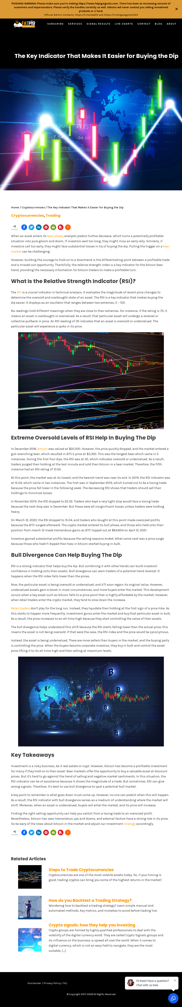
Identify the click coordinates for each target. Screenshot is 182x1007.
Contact (144, 23)
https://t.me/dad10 (86, 14)
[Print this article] (53, 227)
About (171, 23)
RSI (19, 292)
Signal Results (99, 23)
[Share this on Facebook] (24, 227)
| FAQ (64, 983)
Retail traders (20, 608)
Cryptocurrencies (33, 207)
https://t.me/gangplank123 (121, 14)
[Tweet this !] (31, 227)
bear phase (55, 236)
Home (15, 207)
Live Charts (124, 23)
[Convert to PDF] (60, 227)
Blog (158, 23)
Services (75, 23)
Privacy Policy (52, 983)
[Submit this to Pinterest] (46, 227)
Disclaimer (34, 983)
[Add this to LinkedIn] (39, 227)
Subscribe (55, 23)
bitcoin (43, 449)
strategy (130, 824)
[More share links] (68, 227)
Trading (53, 215)
